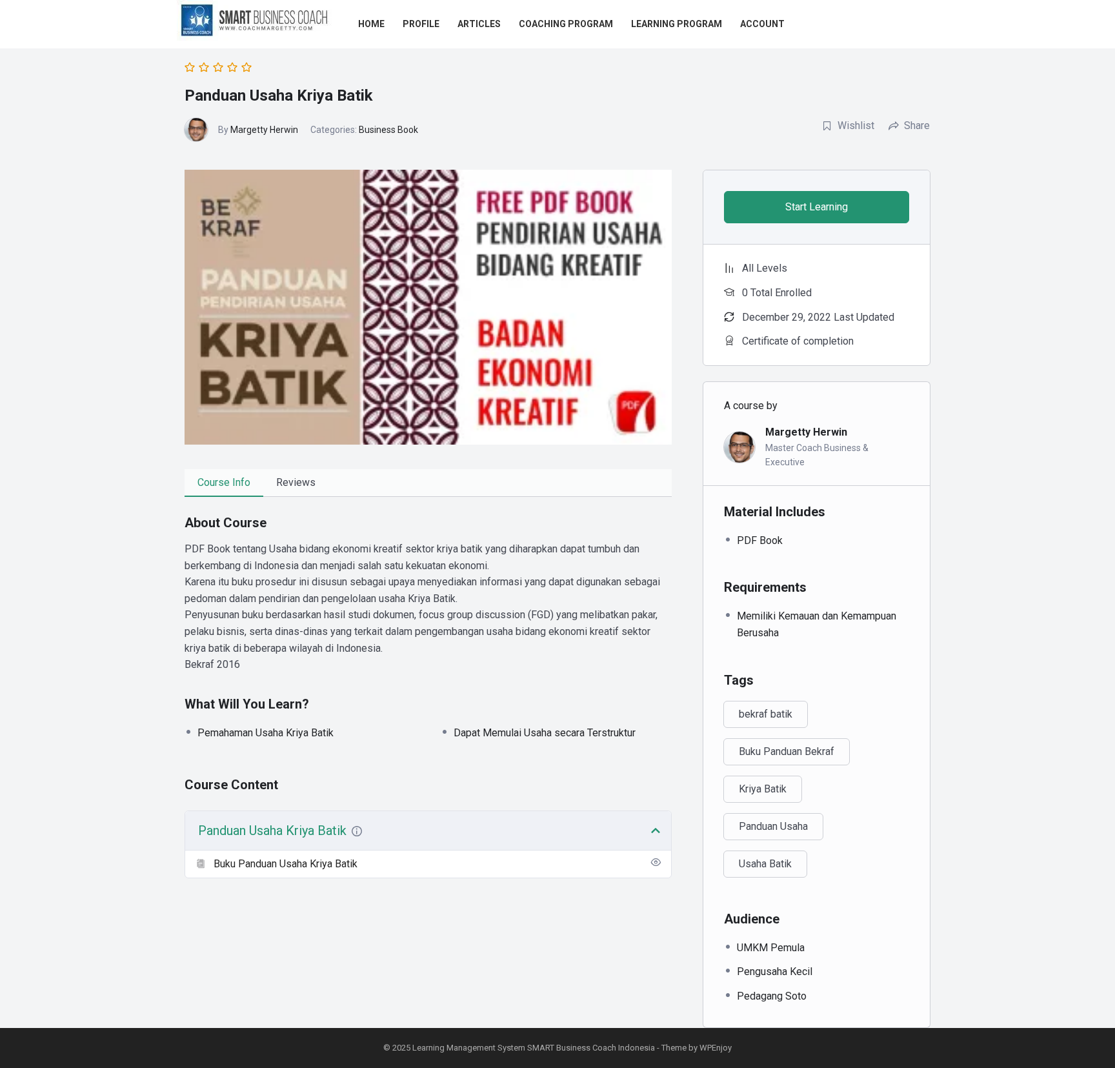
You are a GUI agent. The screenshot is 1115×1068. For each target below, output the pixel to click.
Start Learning (816, 207)
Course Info (223, 482)
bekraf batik (765, 714)
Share (917, 125)
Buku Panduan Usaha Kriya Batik (285, 864)
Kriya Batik (763, 789)
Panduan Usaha (773, 826)
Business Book (388, 130)
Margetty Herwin (264, 130)
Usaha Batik (765, 864)
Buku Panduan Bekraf (786, 751)
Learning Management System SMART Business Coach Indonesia (533, 1048)
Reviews (296, 482)
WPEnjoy (715, 1048)
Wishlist (856, 125)
